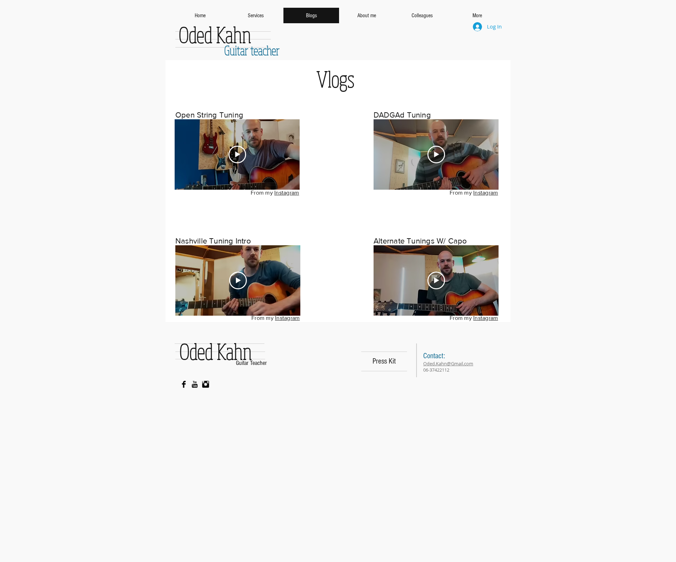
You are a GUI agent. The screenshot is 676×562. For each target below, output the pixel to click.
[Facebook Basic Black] (183, 384)
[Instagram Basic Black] (205, 384)
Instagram (286, 193)
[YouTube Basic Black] (194, 384)
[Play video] (237, 154)
